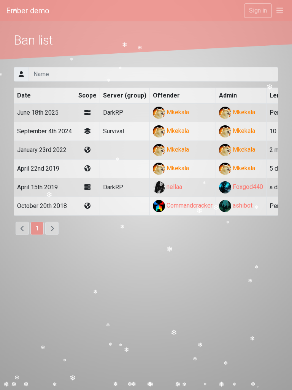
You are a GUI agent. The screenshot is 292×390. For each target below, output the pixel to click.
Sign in (258, 10)
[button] (279, 11)
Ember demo (27, 10)
